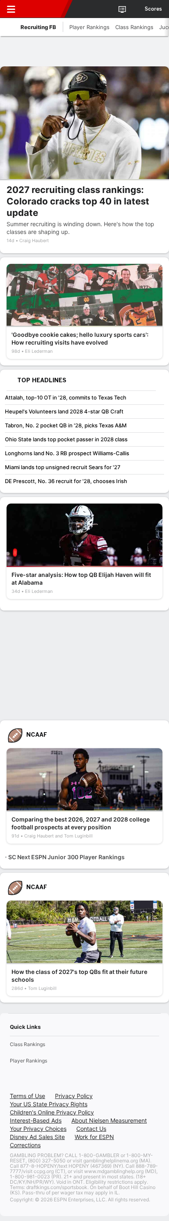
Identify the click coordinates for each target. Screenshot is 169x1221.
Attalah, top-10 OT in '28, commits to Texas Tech (65, 397)
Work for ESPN (94, 1136)
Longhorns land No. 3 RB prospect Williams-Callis (67, 453)
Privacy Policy (74, 1095)
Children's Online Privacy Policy (52, 1112)
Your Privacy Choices (38, 1128)
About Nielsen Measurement (109, 1120)
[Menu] (11, 9)
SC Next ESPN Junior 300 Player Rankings (66, 856)
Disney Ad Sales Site (37, 1136)
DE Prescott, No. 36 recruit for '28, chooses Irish (66, 481)
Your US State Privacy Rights (48, 1104)
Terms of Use (27, 1095)
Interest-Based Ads (36, 1120)
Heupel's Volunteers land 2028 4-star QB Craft (64, 411)
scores (153, 9)
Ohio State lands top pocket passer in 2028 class (66, 439)
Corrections (25, 1145)
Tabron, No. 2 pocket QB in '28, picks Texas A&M (66, 425)
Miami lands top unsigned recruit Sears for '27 (63, 467)
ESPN (43, 9)
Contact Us (91, 1128)
